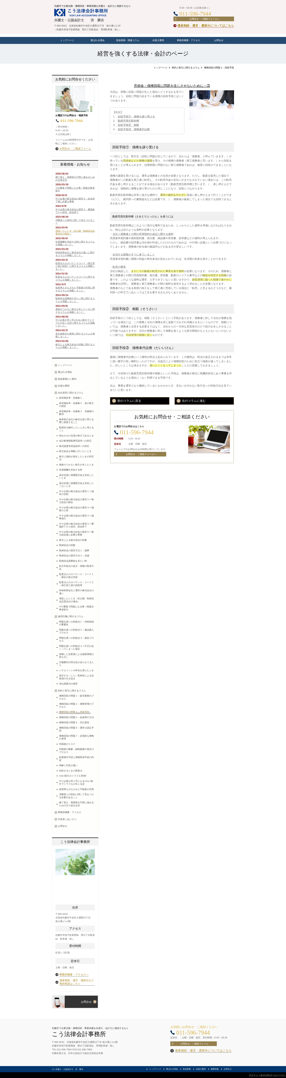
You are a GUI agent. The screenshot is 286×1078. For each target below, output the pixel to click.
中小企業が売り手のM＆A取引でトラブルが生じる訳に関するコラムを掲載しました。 (75, 323)
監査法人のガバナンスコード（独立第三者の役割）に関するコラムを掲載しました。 (75, 266)
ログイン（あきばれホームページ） (267, 1075)
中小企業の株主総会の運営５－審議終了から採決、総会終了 (75, 211)
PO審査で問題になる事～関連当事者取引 (75, 189)
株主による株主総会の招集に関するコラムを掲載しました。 (75, 346)
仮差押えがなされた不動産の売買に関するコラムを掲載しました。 (75, 289)
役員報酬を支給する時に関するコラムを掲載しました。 (75, 243)
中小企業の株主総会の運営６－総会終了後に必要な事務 (75, 200)
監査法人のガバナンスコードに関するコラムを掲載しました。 (75, 278)
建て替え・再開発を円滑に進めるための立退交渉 (75, 179)
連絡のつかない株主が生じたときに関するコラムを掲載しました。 (75, 311)
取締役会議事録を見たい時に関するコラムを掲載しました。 (75, 300)
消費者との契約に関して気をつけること (75, 222)
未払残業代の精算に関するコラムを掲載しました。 (75, 335)
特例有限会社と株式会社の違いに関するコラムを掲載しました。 (75, 254)
